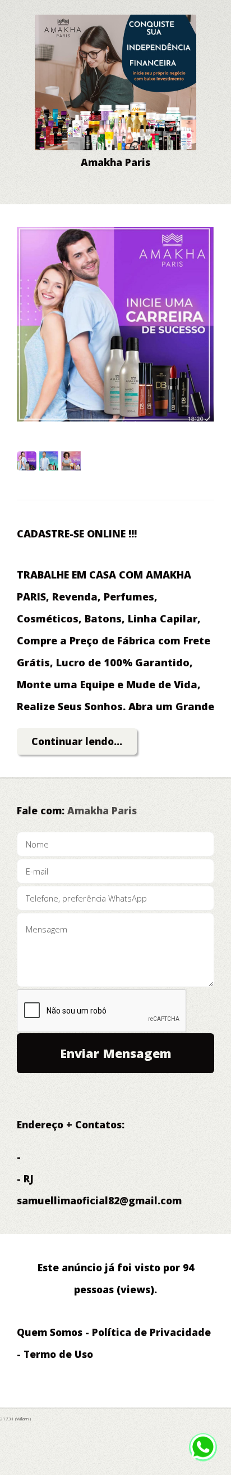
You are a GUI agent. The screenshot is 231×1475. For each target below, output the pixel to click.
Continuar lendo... (76, 741)
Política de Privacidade (151, 1332)
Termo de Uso (58, 1354)
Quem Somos (49, 1332)
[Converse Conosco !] (203, 1452)
